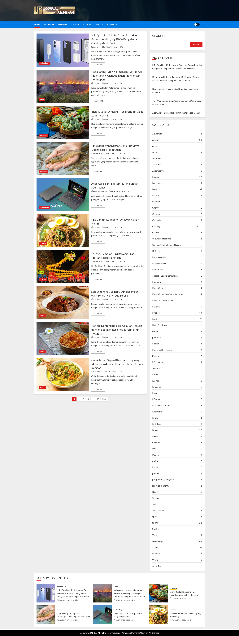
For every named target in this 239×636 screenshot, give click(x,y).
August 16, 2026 (118, 191)
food (154, 319)
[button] (203, 24)
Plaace (155, 454)
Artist (155, 152)
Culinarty (156, 220)
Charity (155, 207)
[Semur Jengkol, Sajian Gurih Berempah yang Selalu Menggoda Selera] (63, 302)
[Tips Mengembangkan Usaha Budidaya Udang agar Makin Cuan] (63, 158)
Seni (154, 504)
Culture (43, 280)
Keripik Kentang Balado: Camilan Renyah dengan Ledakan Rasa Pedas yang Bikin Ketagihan (116, 329)
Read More (98, 65)
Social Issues (158, 510)
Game (155, 331)
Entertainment (159, 288)
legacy (155, 393)
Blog (154, 189)
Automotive (158, 170)
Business (62, 24)
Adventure (157, 133)
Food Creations (159, 325)
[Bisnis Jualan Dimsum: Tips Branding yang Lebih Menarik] (63, 122)
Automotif (157, 164)
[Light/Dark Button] (197, 24)
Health (99, 24)
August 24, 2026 (111, 47)
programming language (163, 479)
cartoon (156, 201)
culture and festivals (161, 238)
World (155, 559)
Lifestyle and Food (161, 405)
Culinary (43, 244)
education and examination (165, 275)
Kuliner (42, 316)
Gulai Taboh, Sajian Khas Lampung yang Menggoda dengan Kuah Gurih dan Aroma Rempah (117, 363)
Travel (155, 547)
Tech (154, 535)
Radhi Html (98, 153)
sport (154, 516)
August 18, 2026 (111, 119)
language (156, 386)
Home (37, 24)
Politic (155, 467)
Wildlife (156, 553)
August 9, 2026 (110, 372)
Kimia (155, 374)
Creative (156, 214)
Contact (112, 24)
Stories (87, 24)
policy (155, 461)
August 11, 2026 (111, 337)
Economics (157, 269)
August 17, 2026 (114, 153)
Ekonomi (156, 281)
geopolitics (157, 337)
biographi (157, 183)
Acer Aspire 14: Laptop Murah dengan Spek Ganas (176, 112)
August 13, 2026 (114, 262)
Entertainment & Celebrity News (167, 294)
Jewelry (156, 368)
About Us (49, 24)
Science (155, 498)
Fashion (156, 306)
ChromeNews (139, 632)
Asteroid (156, 158)
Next (104, 399)
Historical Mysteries (162, 349)
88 (98, 399)
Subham (97, 47)
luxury (155, 417)
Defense (156, 251)
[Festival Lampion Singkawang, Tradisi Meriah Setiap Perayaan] (63, 266)
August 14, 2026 (111, 227)
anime (155, 146)
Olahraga (156, 442)
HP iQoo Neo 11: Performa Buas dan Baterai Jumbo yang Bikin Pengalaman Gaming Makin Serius (114, 39)
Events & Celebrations (162, 300)
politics (155, 473)
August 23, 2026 (111, 83)
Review (155, 491)
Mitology (156, 424)
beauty (155, 176)
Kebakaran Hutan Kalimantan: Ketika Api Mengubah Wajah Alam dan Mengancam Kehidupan (116, 75)
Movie (155, 430)
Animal (155, 140)
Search (158, 36)
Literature (157, 411)
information (157, 362)
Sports (75, 24)
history (155, 356)
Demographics (159, 257)
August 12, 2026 (111, 299)
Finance (156, 312)
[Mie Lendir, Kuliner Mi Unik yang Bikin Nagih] (63, 230)
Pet (154, 448)
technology (44, 63)
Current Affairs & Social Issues (166, 244)
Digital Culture (159, 263)
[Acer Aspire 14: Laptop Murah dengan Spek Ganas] (63, 194)
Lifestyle (156, 399)
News (42, 99)
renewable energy (160, 485)
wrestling (156, 566)
